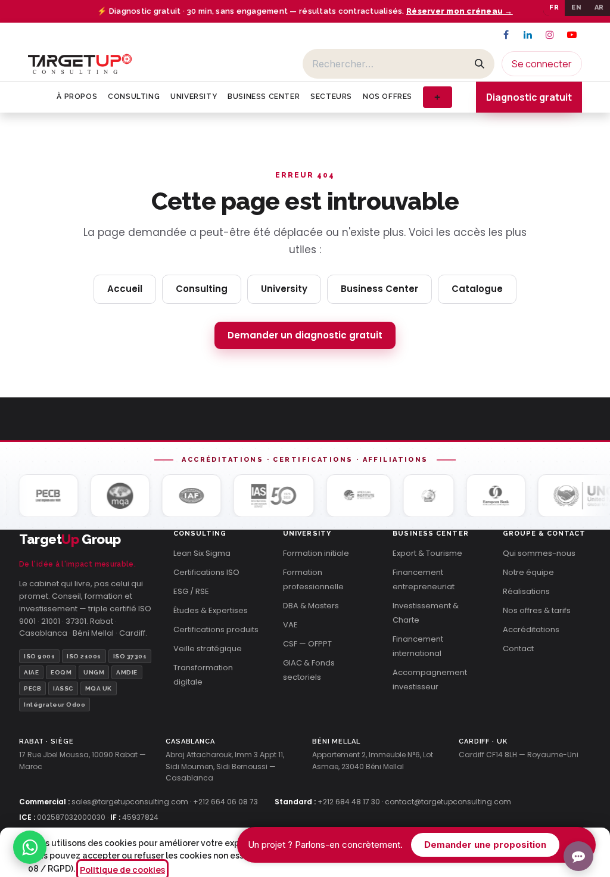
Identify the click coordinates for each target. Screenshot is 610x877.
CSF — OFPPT (307, 643)
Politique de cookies (122, 869)
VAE (290, 624)
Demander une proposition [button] (485, 844)
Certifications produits (216, 629)
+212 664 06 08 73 (225, 802)
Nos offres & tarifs (537, 610)
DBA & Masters (311, 605)
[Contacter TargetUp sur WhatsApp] (29, 847)
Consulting (202, 288)
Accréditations (531, 629)
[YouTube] (571, 34)
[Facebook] (505, 34)
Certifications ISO (206, 572)
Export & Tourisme (427, 553)
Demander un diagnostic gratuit (305, 335)
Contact (518, 648)
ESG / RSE (191, 591)
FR (554, 7)
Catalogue (477, 288)
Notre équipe (528, 572)
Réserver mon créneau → (459, 11)
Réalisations (526, 591)
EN (576, 7)
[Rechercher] (479, 64)
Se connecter (542, 63)
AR (599, 7)
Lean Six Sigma (202, 553)
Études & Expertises (210, 610)
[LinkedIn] (527, 34)
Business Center (379, 288)
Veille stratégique (207, 648)
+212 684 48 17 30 (349, 802)
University (284, 288)
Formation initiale (316, 553)
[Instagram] (549, 34)
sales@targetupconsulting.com (129, 802)
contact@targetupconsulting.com (448, 802)
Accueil (124, 288)
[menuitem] (77, 96)
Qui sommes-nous (539, 553)
